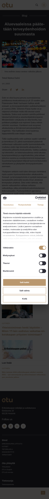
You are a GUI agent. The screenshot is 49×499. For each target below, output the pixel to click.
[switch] (42, 256)
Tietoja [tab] (40, 205)
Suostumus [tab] (8, 205)
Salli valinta (24, 291)
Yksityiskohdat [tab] (24, 205)
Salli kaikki (24, 282)
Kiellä (24, 299)
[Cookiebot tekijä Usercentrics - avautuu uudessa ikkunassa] (35, 198)
